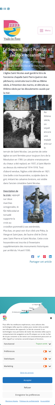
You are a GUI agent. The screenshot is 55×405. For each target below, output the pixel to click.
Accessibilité (45, 401)
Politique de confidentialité (29, 401)
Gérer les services (27, 373)
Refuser (27, 387)
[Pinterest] (44, 256)
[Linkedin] (50, 256)
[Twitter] (38, 256)
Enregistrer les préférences (27, 394)
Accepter (28, 380)
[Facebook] (1, 9)
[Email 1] (5, 9)
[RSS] (8, 9)
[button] (51, 318)
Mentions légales (11, 401)
